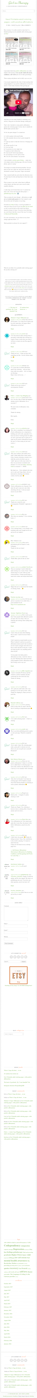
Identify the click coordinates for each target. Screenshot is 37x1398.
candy (23, 729)
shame (30, 1271)
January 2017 (7, 1310)
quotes (6, 1268)
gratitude (7, 1255)
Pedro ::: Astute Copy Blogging (19, 396)
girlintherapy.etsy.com (10, 193)
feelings (10, 1252)
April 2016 (7, 1334)
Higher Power (16, 1254)
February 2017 (8, 1307)
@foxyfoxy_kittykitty (16, 876)
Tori (23, 717)
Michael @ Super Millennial (18, 318)
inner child (26, 1255)
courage (10, 1249)
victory (16, 1276)
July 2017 (6, 1294)
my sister (25, 1263)
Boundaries (24, 1242)
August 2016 (7, 1320)
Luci (24, 334)
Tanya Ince (25, 819)
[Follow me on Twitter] (15, 957)
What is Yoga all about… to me (12, 1070)
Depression (18, 1249)
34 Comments (27, 25)
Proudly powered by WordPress (10, 1396)
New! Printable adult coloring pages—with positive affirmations (18, 1102)
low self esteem (20, 1257)
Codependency (12, 1245)
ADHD (8, 1242)
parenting (6, 1265)
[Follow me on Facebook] (11, 957)
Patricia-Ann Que (15, 597)
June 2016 (6, 1327)
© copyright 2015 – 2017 (14, 1394)
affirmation (15, 298)
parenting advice (14, 1265)
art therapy (22, 298)
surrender (7, 1274)
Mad (28, 1258)
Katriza (25, 428)
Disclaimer (25, 1394)
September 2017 (8, 1287)
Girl (9, 25)
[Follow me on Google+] (18, 957)
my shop (11, 204)
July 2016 (6, 1324)
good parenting (29, 1252)
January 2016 (7, 1344)
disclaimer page (8, 286)
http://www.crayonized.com (18, 604)
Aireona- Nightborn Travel (18, 613)
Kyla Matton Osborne (17, 759)
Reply (12, 329)
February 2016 (8, 1340)
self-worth (11, 1272)
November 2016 (8, 1317)
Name (6, 923)
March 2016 (7, 1337)
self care (22, 299)
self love (23, 1271)
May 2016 (6, 1330)
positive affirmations (21, 71)
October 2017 (7, 1283)
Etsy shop (22, 288)
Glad (24, 1252)
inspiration (6, 1258)
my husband (20, 1263)
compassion (25, 1245)
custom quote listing (18, 160)
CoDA (29, 1242)
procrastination (26, 1265)
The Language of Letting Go (19, 1274)
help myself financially (11, 214)
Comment (6, 906)
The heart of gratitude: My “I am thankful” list (11, 309)
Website (6, 937)
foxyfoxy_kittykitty (16, 890)
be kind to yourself (15, 1242)
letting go (12, 1258)
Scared (24, 1268)
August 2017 (7, 1290)
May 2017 (6, 1297)
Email (6, 930)
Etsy (7, 34)
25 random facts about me (24, 308)
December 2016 (8, 1314)
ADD (5, 1242)
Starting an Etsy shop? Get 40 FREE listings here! (18, 985)
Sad (20, 1268)
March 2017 (7, 1304)
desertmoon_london (16, 864)
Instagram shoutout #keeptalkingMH (14, 1085)
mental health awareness (15, 1260)
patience (20, 1265)
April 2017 (7, 1300)
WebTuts (32, 1396)
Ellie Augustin (26, 671)
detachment (26, 1249)
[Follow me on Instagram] (22, 957)
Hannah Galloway (15, 703)
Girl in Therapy (18, 3)
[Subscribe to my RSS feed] (25, 957)
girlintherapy (25, 874)
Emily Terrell (26, 567)
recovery (14, 1268)
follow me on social (27, 206)
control (6, 1249)
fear (5, 1252)
